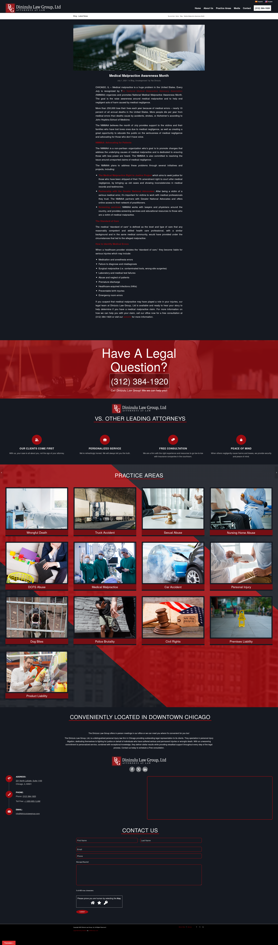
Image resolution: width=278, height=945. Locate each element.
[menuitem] (197, 8)
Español (260, 1)
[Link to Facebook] (132, 769)
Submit (82, 912)
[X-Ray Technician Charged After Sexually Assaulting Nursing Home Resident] (276, 472)
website (127, 316)
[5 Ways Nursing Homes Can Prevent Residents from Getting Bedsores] (1, 472)
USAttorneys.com (93, 930)
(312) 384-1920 (139, 381)
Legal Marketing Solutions (80, 930)
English (270, 1)
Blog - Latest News (80, 16)
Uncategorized (141, 80)
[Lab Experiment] (139, 48)
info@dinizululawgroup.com (28, 813)
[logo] (33, 8)
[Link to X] (138, 769)
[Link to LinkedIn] (145, 769)
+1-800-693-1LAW (32, 801)
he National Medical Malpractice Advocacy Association (152, 91)
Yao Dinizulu (156, 80)
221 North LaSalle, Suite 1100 (29, 780)
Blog (132, 80)
